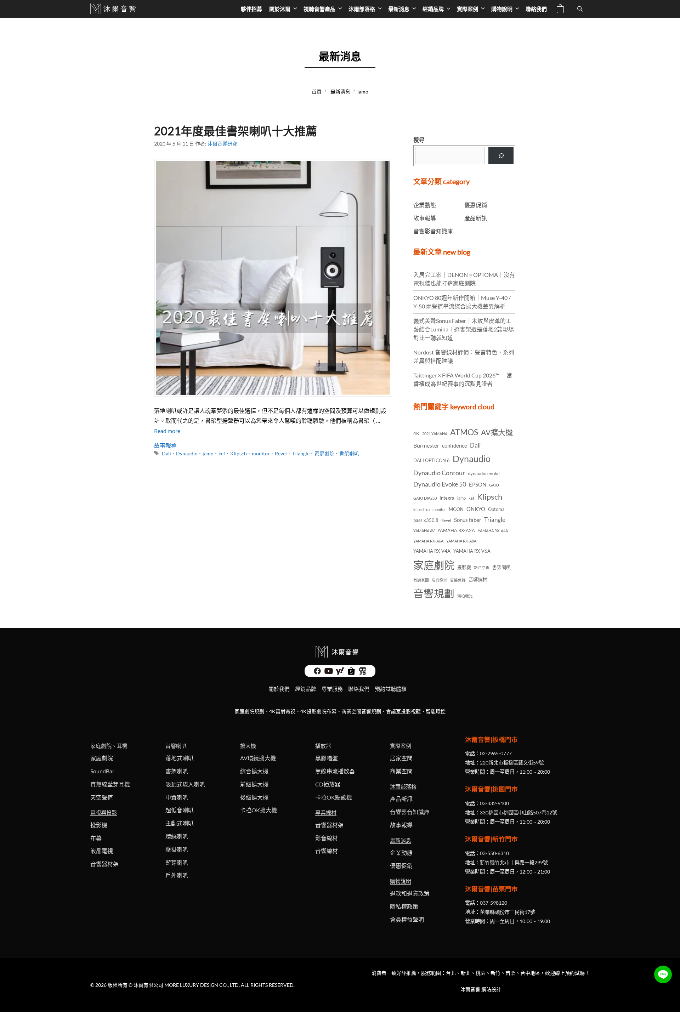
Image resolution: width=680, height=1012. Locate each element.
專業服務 (332, 689)
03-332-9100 (494, 803)
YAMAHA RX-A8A (461, 541)
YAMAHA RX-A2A (456, 530)
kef (222, 453)
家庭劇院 (324, 453)
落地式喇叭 (179, 758)
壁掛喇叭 (176, 849)
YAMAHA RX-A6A (428, 541)
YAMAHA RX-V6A (472, 551)
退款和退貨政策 (410, 893)
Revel (281, 453)
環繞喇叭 (176, 836)
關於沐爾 (279, 9)
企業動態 (424, 204)
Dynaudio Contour (439, 473)
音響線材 (478, 579)
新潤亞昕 (481, 567)
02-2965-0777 (496, 753)
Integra (447, 498)
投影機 (464, 567)
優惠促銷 (475, 204)
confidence (454, 445)
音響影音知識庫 (433, 231)
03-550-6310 (494, 853)
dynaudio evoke (484, 473)
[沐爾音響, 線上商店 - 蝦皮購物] (351, 673)
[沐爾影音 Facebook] (317, 673)
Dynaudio (187, 453)
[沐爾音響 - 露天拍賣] (362, 673)
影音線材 (326, 838)
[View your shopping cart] (560, 9)
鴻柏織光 (465, 595)
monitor (261, 453)
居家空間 (401, 758)
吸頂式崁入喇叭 (185, 784)
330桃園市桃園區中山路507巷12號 (518, 812)
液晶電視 (101, 850)
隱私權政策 (404, 906)
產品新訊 (475, 218)
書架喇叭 (349, 453)
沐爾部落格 (361, 9)
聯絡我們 (536, 9)
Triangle (301, 453)
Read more (167, 430)
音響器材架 (104, 863)
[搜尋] (501, 155)
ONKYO (475, 509)
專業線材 (325, 812)
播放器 (323, 746)
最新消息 (398, 9)
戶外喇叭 (176, 875)
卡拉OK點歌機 (333, 797)
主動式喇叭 (179, 823)
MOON (456, 509)
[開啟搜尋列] (580, 9)
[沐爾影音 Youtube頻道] (328, 673)
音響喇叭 (176, 746)
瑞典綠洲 (439, 580)
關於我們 (279, 689)
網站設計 (491, 989)
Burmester (426, 445)
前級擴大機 (254, 784)
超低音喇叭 (179, 810)
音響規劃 (433, 593)
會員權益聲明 (407, 919)
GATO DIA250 (425, 498)
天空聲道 (101, 797)
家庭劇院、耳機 (109, 746)
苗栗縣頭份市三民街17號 (507, 912)
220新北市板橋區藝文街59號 (512, 763)
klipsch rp (421, 509)
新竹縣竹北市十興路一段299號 (514, 862)
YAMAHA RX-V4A (431, 551)
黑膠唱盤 (326, 758)
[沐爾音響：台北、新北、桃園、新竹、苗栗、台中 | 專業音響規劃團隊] (113, 9)
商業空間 (401, 771)
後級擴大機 (254, 797)
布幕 (96, 838)
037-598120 (493, 903)
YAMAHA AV (424, 530)
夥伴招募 (251, 9)
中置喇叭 (176, 797)
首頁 (317, 92)
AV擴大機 (497, 432)
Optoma (496, 509)
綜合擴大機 (254, 771)
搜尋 (419, 139)
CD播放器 (327, 784)
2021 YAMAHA (434, 433)
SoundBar (102, 771)
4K (416, 433)
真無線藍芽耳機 (110, 784)
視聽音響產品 (319, 9)
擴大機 (248, 746)
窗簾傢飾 (458, 580)
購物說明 (501, 9)
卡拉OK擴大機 (258, 810)
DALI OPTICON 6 (431, 460)
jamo (208, 453)
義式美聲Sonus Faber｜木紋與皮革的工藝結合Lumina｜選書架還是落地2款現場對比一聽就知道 (463, 329)
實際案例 (467, 9)
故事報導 (165, 445)
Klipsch (238, 453)
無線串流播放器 (335, 771)
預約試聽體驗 (391, 689)
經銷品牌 (433, 9)
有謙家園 (421, 580)
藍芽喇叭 (176, 862)
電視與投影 (103, 812)
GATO (494, 485)
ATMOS (464, 432)
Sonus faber (467, 520)
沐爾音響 (470, 989)
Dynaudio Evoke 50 (439, 484)
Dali (166, 453)
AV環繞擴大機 (258, 758)
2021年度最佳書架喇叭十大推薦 (235, 131)
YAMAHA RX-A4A (493, 530)
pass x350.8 (425, 520)
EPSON (477, 484)
